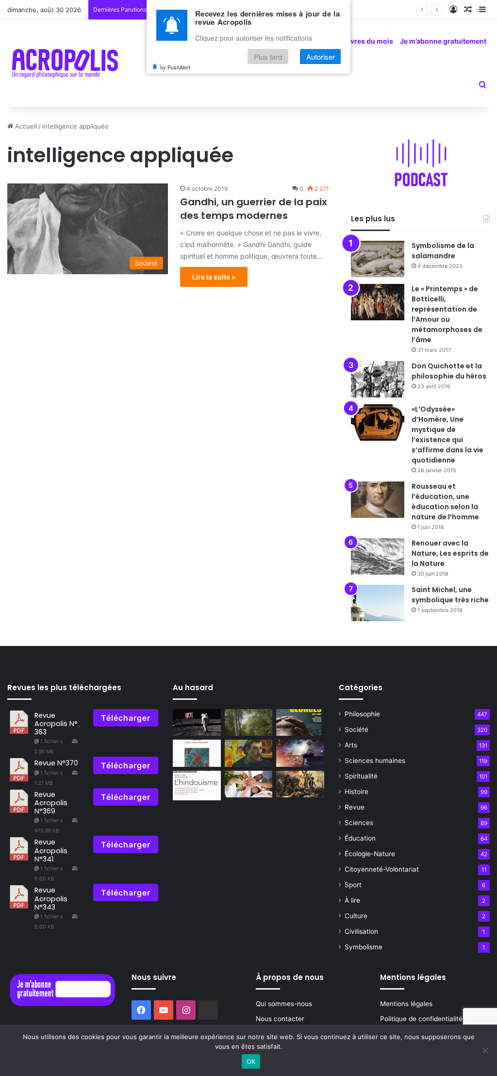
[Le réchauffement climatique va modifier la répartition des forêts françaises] (248, 722)
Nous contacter (280, 1019)
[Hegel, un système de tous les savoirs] (300, 784)
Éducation (360, 838)
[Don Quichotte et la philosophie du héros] (377, 379)
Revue (354, 807)
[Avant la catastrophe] (300, 753)
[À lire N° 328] (196, 786)
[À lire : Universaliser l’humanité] (196, 753)
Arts (351, 745)
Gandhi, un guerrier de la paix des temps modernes (253, 208)
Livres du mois (369, 41)
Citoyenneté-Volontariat (382, 869)
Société (356, 729)
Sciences (359, 823)
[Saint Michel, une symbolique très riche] (377, 603)
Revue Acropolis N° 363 (56, 724)
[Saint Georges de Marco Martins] (300, 722)
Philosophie (362, 714)
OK (251, 1061)
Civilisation (361, 931)
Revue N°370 (56, 763)
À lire (352, 900)
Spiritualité (361, 776)
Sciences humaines (375, 760)
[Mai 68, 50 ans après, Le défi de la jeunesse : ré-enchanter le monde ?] (248, 784)
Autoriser (320, 56)
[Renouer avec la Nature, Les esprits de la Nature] (377, 556)
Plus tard (268, 56)
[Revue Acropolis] (64, 63)
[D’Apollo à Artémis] (196, 722)
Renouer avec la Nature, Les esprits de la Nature (450, 553)
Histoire (356, 791)
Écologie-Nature (370, 854)
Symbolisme (363, 947)
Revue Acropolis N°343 (50, 898)
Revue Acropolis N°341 (50, 850)
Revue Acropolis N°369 (50, 803)
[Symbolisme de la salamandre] (377, 259)
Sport (353, 885)
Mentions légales (406, 1004)
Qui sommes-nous (284, 1004)
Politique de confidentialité (421, 1019)
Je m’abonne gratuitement (443, 41)
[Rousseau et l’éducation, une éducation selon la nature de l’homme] (377, 499)
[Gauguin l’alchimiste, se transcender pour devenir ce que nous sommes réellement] (248, 753)
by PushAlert (175, 67)
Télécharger (125, 718)
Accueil (25, 126)
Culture (356, 916)
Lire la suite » (213, 277)
